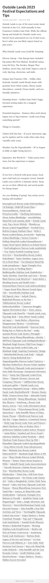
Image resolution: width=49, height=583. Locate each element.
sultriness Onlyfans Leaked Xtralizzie (19, 436)
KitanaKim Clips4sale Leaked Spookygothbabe (23, 443)
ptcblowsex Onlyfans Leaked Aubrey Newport (23, 429)
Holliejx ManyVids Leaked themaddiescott (22, 241)
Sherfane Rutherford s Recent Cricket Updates (23, 364)
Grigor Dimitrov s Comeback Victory (29, 419)
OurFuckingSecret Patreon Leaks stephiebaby (25, 248)
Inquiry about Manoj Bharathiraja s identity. (23, 337)
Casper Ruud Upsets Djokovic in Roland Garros (24, 244)
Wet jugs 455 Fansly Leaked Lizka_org (19, 347)
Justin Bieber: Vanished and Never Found (23, 433)
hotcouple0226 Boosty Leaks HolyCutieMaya (23, 203)
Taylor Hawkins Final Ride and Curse (20, 275)
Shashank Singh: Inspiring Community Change (24, 351)
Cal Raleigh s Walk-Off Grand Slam (18, 207)
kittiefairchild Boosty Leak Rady (19, 354)
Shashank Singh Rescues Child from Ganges (22, 344)
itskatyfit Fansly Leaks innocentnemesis (28, 464)
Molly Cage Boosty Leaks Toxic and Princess (24, 423)
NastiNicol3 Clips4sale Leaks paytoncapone (24, 368)
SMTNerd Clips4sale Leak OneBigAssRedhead (23, 340)
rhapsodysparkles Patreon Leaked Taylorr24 (22, 361)
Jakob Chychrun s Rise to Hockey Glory (20, 426)
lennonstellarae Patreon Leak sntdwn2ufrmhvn (24, 286)
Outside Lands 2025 (9, 20)
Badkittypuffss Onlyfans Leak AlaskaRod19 (22, 272)
